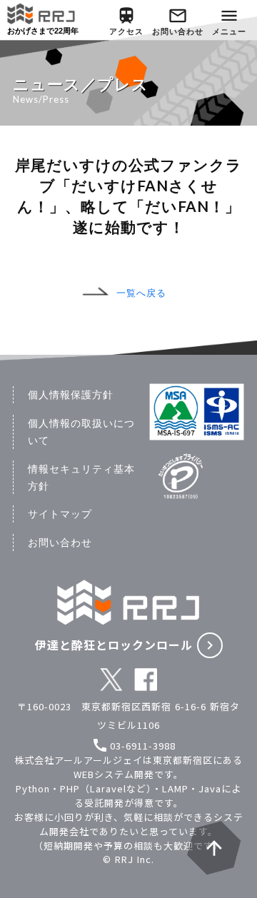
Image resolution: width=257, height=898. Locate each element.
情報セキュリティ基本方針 (81, 477)
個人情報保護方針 (71, 394)
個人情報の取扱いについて (81, 431)
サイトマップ (60, 514)
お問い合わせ (60, 542)
